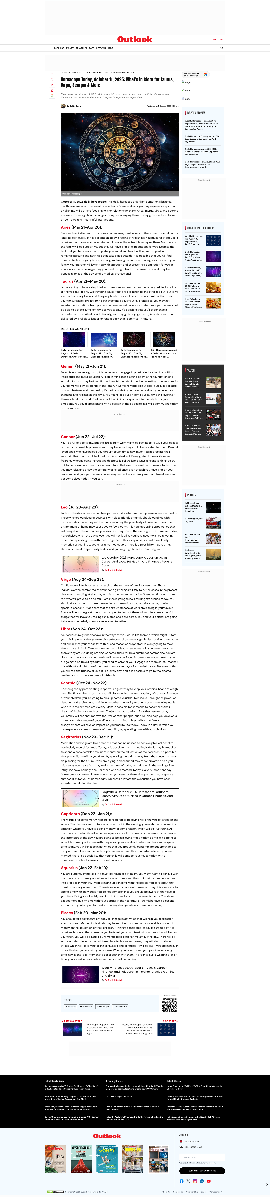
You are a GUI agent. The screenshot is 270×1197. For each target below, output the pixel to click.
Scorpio (68, 683)
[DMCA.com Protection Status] (55, 1192)
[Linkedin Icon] (202, 1181)
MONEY (70, 48)
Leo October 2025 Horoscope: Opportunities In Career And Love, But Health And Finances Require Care (137, 561)
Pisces (67, 912)
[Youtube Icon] (208, 1181)
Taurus (67, 281)
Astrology (76, 72)
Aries (66, 227)
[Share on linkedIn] (52, 85)
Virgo (66, 579)
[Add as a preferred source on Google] (52, 95)
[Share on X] (52, 79)
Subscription (192, 1141)
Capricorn (70, 813)
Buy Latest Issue (193, 1147)
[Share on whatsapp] (52, 90)
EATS (91, 48)
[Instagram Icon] (195, 1181)
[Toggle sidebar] (49, 48)
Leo (64, 507)
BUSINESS (59, 48)
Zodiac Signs (120, 1006)
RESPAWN (101, 48)
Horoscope (86, 1006)
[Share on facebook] (52, 74)
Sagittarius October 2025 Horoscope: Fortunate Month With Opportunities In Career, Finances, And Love (137, 796)
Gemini (67, 366)
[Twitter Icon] (188, 1181)
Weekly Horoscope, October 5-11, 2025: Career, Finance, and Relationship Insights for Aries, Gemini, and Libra (138, 972)
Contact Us (178, 1192)
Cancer (68, 436)
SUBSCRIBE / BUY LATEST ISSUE (202, 1171)
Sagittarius (71, 737)
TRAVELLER (81, 48)
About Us (166, 1192)
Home (64, 72)
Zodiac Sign (103, 1006)
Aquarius (69, 867)
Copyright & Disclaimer (196, 1192)
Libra (65, 629)
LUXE (110, 48)
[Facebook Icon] (181, 1181)
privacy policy (209, 1163)
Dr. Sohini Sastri (113, 570)
